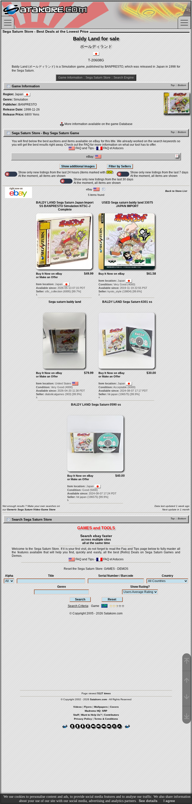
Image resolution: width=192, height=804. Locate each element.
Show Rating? (140, 586)
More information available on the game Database (98, 124)
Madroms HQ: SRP (96, 710)
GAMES (109, 569)
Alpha (9, 575)
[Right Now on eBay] (18, 197)
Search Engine (124, 77)
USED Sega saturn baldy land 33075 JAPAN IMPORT (127, 204)
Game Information (70, 77)
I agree (169, 801)
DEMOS (122, 569)
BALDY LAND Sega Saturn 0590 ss (96, 404)
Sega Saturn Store (98, 77)
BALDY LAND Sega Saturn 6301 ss (127, 302)
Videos (77, 706)
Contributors (111, 714)
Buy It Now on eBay (49, 273)
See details (148, 801)
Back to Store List (176, 191)
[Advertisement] (96, 650)
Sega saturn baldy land (64, 302)
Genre (61, 586)
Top (172, 85)
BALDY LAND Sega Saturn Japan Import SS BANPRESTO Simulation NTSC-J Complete (65, 206)
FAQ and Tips (84, 148)
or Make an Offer (47, 277)
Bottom (182, 85)
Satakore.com (113, 613)
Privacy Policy (83, 718)
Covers (114, 706)
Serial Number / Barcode (115, 575)
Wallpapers (101, 706)
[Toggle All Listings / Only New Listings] (11, 174)
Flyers (88, 706)
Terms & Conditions (106, 718)
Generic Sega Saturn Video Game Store (31, 509)
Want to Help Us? (91, 714)
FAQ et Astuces (113, 148)
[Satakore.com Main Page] (57, 15)
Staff (76, 714)
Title (51, 575)
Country (167, 575)
